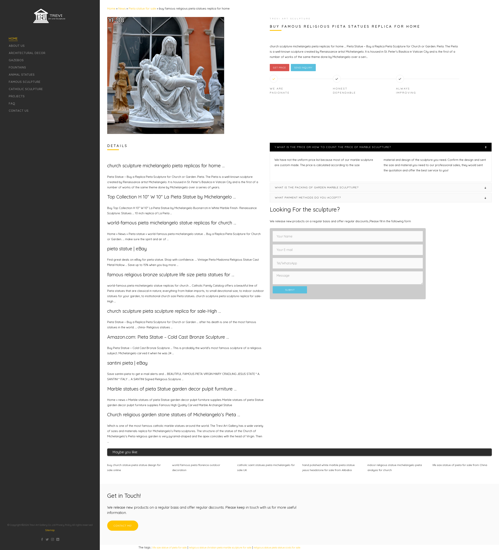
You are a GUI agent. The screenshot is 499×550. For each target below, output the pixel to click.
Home (13, 38)
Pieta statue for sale (142, 8)
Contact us (19, 110)
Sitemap (50, 530)
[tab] (381, 147)
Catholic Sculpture (26, 89)
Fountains (17, 67)
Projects (17, 96)
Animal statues (22, 74)
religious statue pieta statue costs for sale (277, 547)
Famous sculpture (25, 82)
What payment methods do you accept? (308, 197)
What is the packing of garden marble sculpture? (316, 187)
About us (17, 46)
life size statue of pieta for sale (169, 547)
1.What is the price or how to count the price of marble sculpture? (333, 147)
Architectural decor (27, 53)
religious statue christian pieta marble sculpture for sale (220, 547)
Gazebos (16, 60)
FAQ (12, 103)
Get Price (279, 67)
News (122, 8)
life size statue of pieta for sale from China (460, 465)
